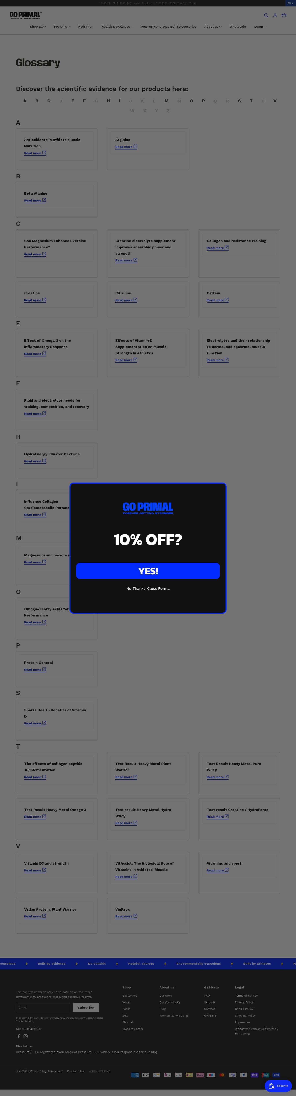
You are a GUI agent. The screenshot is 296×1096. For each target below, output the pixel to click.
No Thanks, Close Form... (148, 588)
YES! (148, 570)
